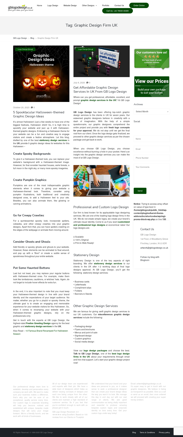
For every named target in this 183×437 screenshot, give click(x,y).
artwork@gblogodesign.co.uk (154, 247)
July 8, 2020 (79, 82)
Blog (134, 432)
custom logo (22, 402)
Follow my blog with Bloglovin (149, 258)
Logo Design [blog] (25, 49)
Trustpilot (80, 417)
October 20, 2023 (21, 107)
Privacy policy (164, 432)
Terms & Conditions (147, 432)
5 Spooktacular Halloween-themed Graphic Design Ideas (38, 114)
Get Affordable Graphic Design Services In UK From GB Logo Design (100, 89)
